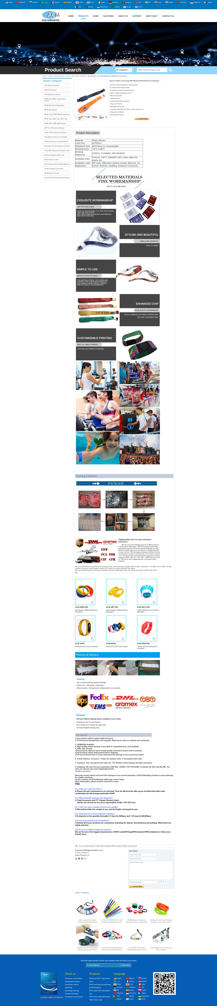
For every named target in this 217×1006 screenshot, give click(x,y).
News (96, 16)
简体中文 (22, 2)
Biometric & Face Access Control (57, 146)
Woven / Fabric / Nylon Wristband (76, 76)
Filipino (210, 2)
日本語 (81, 2)
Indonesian (196, 2)
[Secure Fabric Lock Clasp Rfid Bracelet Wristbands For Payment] (91, 96)
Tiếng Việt (183, 2)
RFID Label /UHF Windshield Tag (57, 114)
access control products (86, 846)
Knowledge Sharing (72, 991)
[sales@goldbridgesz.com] (85, 858)
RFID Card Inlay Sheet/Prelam (100, 984)
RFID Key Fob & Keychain (54, 105)
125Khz (124, 846)
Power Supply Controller (53, 168)
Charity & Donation (71, 994)
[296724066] (82, 858)
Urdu (79, 7)
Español (69, 2)
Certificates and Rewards (74, 997)
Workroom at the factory (73, 978)
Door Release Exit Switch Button (57, 164)
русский (34, 2)
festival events (132, 846)
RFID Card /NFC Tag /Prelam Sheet (55, 100)
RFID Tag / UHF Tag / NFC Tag (55, 119)
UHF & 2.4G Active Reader (54, 128)
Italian (103, 2)
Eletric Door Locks (51, 159)
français (57, 2)
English (10, 2)
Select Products (50, 90)
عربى (46, 2)
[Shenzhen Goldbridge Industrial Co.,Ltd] (51, 21)
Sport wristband (106, 846)
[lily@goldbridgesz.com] (79, 858)
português (128, 2)
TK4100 (97, 846)
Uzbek (140, 7)
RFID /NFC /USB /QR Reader (55, 123)
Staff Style (68, 987)
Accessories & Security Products (57, 178)
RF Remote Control (51, 173)
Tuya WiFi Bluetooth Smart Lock (56, 150)
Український (104, 7)
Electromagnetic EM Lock (54, 155)
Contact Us (168, 16)
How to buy (152, 16)
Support (136, 16)
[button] (107, 64)
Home (71, 16)
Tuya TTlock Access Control (55, 132)
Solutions (108, 16)
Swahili (117, 7)
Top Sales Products (51, 85)
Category (50, 76)
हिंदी (149, 2)
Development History (72, 981)
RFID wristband (116, 846)
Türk (139, 2)
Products (83, 16)
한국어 (92, 2)
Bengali (90, 7)
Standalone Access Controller (55, 137)
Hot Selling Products (52, 94)
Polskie (171, 2)
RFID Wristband (59, 76)
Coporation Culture (72, 984)
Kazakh (128, 7)
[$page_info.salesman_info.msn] (76, 858)
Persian (159, 2)
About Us (123, 16)
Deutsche (115, 2)
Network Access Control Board (56, 141)
